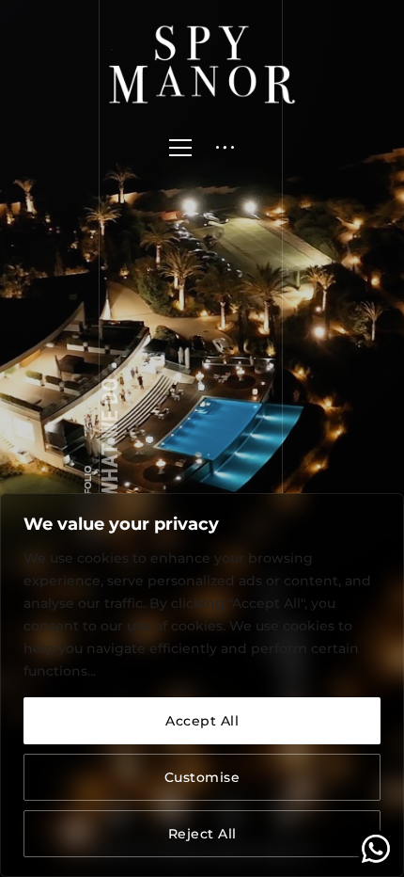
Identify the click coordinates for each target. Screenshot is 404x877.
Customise (202, 777)
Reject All (202, 833)
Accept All (202, 720)
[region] (202, 685)
